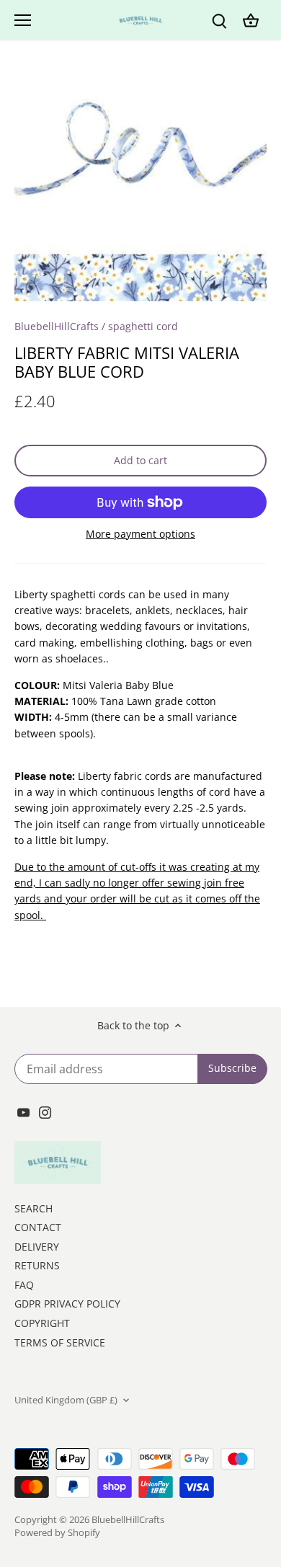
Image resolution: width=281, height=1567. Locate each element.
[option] (140, 183)
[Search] (219, 20)
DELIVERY (36, 1246)
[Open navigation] (22, 20)
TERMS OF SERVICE (59, 1342)
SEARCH (33, 1208)
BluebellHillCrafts (56, 326)
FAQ (24, 1285)
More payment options (140, 533)
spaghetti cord (143, 326)
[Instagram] (45, 1111)
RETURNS (37, 1265)
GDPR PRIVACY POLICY (67, 1303)
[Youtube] (23, 1111)
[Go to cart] (250, 20)
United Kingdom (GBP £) (65, 1400)
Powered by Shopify (57, 1533)
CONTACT (37, 1227)
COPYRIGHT (42, 1323)
